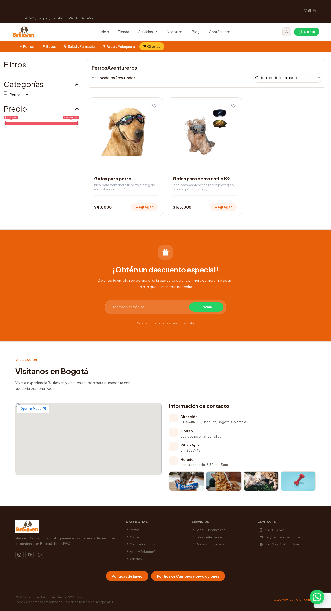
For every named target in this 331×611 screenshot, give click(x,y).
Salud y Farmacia (81, 46)
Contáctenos (220, 31)
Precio (15, 108)
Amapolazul (104, 602)
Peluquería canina (209, 537)
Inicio (105, 31)
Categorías (24, 84)
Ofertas (153, 46)
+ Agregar (144, 207)
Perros (28, 46)
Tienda (123, 31)
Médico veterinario (209, 544)
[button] (317, 597)
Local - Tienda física (210, 530)
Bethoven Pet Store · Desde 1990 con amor (57, 597)
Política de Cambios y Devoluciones (188, 576)
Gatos (50, 46)
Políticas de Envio (127, 576)
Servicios (145, 31)
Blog (196, 31)
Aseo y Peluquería (120, 46)
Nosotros (175, 31)
